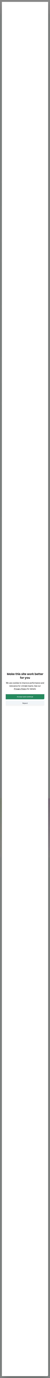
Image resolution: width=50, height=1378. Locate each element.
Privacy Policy (20, 689)
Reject (25, 703)
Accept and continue (25, 697)
